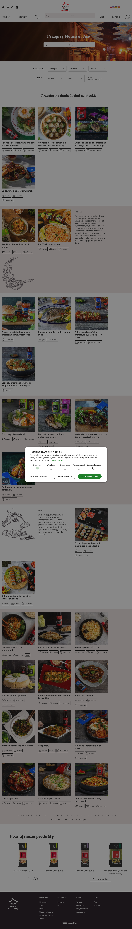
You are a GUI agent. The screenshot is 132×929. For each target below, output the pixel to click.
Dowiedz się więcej (58, 460)
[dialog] (66, 464)
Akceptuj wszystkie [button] (89, 476)
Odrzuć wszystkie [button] (64, 476)
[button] (38, 476)
